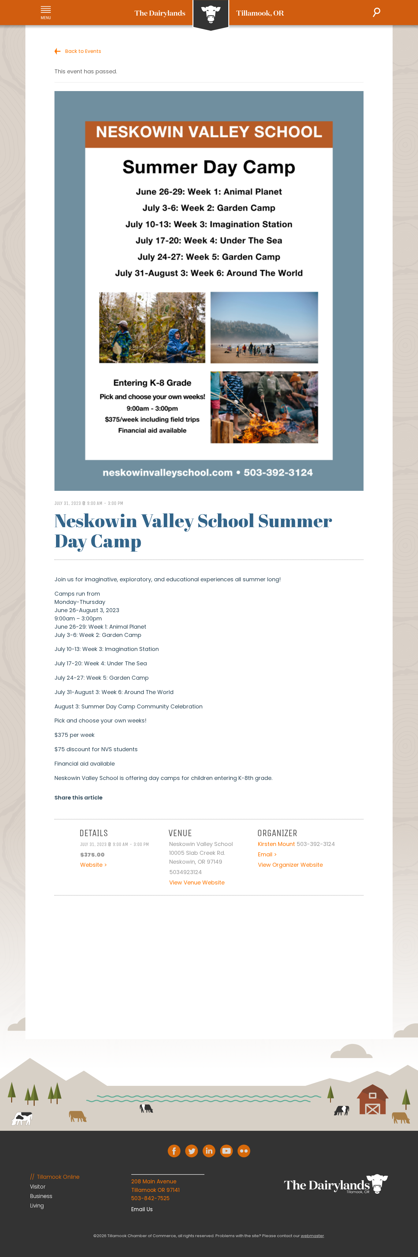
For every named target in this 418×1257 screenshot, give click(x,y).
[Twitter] (191, 1151)
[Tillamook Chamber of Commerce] (209, 16)
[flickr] (243, 1151)
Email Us (142, 1209)
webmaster (312, 1236)
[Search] (376, 12)
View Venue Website (197, 882)
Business (41, 1196)
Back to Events (83, 51)
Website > (93, 865)
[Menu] (46, 12)
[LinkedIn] (209, 1151)
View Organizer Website (290, 865)
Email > (267, 854)
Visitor (38, 1186)
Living (37, 1205)
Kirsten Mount (276, 844)
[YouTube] (226, 1151)
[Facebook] (174, 1151)
